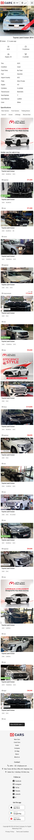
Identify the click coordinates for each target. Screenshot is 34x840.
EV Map (17, 751)
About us (17, 757)
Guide (17, 745)
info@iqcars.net (22, 766)
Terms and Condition (22, 831)
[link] (17, 807)
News (17, 754)
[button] (32, 3)
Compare (17, 748)
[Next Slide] (33, 21)
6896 (11, 766)
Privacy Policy (9, 831)
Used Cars (17, 742)
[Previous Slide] (1, 21)
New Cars (17, 739)
